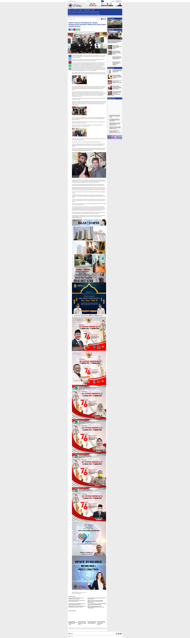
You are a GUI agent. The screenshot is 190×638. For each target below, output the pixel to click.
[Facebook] (102, 18)
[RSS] (105, 18)
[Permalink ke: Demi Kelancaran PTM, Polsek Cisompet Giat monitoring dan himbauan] (101, 616)
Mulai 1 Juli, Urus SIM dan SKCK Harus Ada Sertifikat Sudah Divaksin (117, 81)
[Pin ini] (74, 30)
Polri (80, 27)
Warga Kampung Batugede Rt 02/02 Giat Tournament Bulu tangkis (79, 592)
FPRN (73, 27)
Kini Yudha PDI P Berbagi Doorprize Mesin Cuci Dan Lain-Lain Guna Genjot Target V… (114, 24)
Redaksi (75, 636)
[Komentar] (79, 30)
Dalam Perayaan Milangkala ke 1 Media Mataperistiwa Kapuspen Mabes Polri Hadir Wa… (114, 41)
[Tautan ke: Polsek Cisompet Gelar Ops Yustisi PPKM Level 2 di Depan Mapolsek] (110, 58)
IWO (74, 27)
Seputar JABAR (83, 27)
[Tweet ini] (72, 30)
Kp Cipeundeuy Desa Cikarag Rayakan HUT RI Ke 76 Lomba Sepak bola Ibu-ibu (114, 124)
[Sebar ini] (70, 30)
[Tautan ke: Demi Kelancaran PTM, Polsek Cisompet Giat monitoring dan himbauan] (110, 63)
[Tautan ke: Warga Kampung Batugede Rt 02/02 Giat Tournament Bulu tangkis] (110, 47)
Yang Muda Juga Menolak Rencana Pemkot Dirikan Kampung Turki (117, 71)
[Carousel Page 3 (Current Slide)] (120, 27)
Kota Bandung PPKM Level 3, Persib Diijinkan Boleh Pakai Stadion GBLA (114, 120)
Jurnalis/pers (77, 27)
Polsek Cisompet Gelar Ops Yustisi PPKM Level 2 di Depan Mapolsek (92, 622)
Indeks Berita (80, 636)
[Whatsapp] (77, 30)
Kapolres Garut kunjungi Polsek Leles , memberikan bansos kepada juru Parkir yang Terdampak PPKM (96, 607)
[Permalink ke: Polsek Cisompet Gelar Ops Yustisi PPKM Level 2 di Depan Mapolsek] (92, 616)
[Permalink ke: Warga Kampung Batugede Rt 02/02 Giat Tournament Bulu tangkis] (73, 616)
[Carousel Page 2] (119, 27)
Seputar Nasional (87, 27)
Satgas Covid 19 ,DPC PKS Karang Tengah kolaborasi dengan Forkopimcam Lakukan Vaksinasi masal (95, 601)
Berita (71, 27)
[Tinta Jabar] (75, 5)
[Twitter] (103, 18)
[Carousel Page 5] (121, 27)
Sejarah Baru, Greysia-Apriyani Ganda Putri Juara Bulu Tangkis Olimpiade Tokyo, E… (115, 127)
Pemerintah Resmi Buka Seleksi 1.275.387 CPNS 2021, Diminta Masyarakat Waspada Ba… (117, 93)
